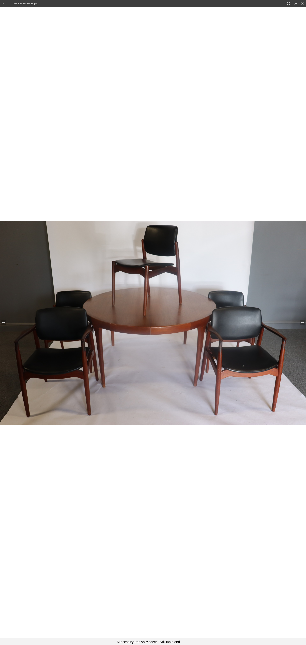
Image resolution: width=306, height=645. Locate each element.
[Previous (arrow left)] (5, 323)
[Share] (295, 3)
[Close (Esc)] (302, 3)
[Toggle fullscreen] (288, 3)
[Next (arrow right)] (300, 323)
